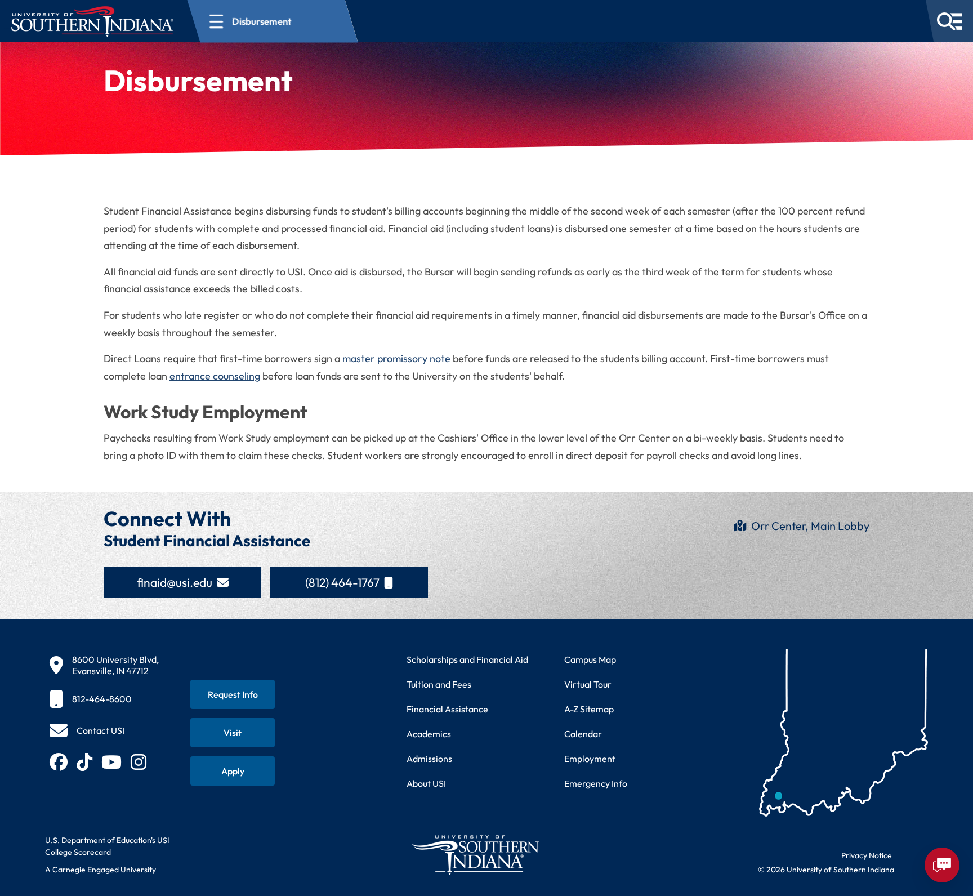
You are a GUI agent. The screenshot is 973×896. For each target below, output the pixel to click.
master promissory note (396, 358)
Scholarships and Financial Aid (467, 659)
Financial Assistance (447, 709)
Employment (589, 758)
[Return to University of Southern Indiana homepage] (475, 854)
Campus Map (590, 659)
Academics (429, 733)
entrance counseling (214, 375)
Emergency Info (595, 783)
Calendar (583, 733)
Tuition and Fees (439, 684)
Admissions (429, 758)
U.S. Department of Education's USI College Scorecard (107, 846)
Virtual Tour (588, 684)
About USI (426, 783)
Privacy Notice (866, 855)
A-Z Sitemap (589, 709)
